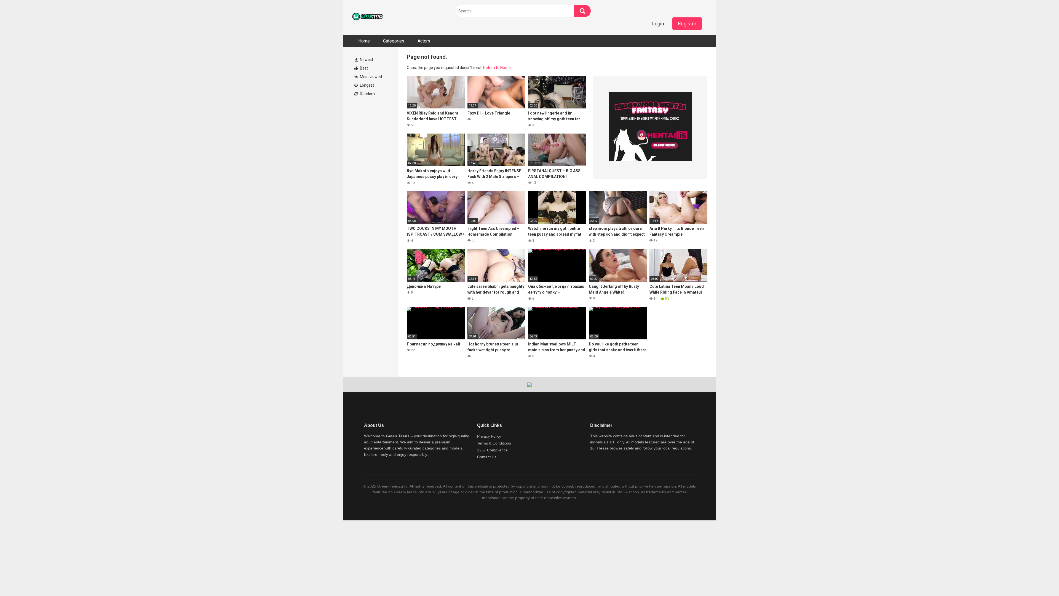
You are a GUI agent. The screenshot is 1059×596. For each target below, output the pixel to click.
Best (363, 68)
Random (367, 94)
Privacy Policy (489, 436)
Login (658, 23)
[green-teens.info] (368, 17)
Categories (393, 41)
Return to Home (497, 67)
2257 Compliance (492, 450)
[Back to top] (1040, 579)
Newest (366, 59)
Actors (424, 41)
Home (364, 41)
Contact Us (486, 457)
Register (687, 23)
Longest (366, 85)
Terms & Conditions (494, 443)
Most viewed (370, 76)
